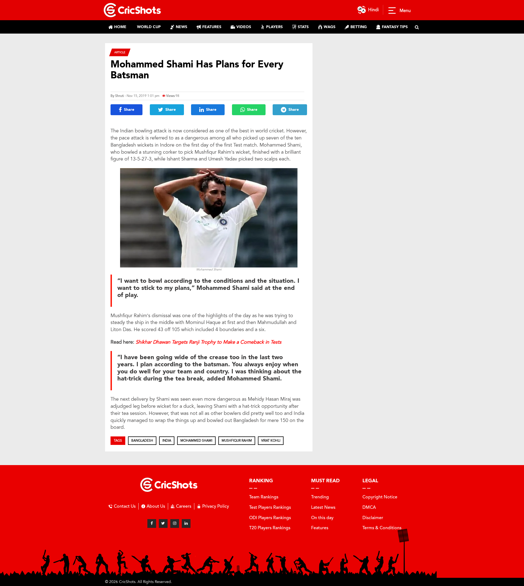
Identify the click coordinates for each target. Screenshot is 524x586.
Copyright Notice (379, 497)
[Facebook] (151, 523)
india (166, 440)
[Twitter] (163, 523)
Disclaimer (372, 517)
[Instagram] (174, 523)
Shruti (119, 96)
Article (119, 52)
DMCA (369, 507)
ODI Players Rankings (270, 517)
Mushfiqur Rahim (237, 440)
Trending (320, 497)
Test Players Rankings (270, 507)
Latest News (323, 507)
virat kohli (270, 440)
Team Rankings (263, 497)
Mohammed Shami (196, 440)
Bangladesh (142, 440)
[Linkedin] (186, 523)
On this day (322, 517)
